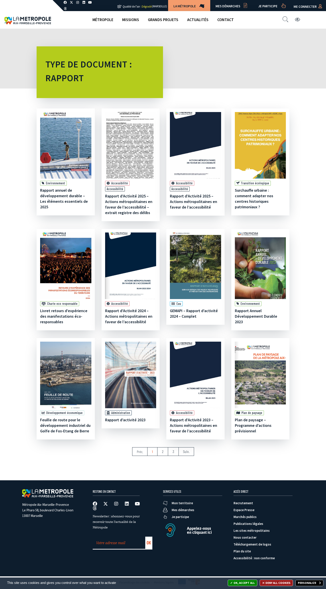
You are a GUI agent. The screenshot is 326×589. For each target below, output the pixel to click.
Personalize (307, 583)
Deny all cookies (278, 583)
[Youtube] (137, 504)
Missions (130, 19)
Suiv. (186, 451)
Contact (225, 19)
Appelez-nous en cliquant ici (199, 530)
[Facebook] (95, 504)
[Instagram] (116, 504)
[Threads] (65, 9)
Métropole (102, 19)
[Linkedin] (127, 504)
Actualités (197, 19)
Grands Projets (163, 19)
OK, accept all (244, 583)
